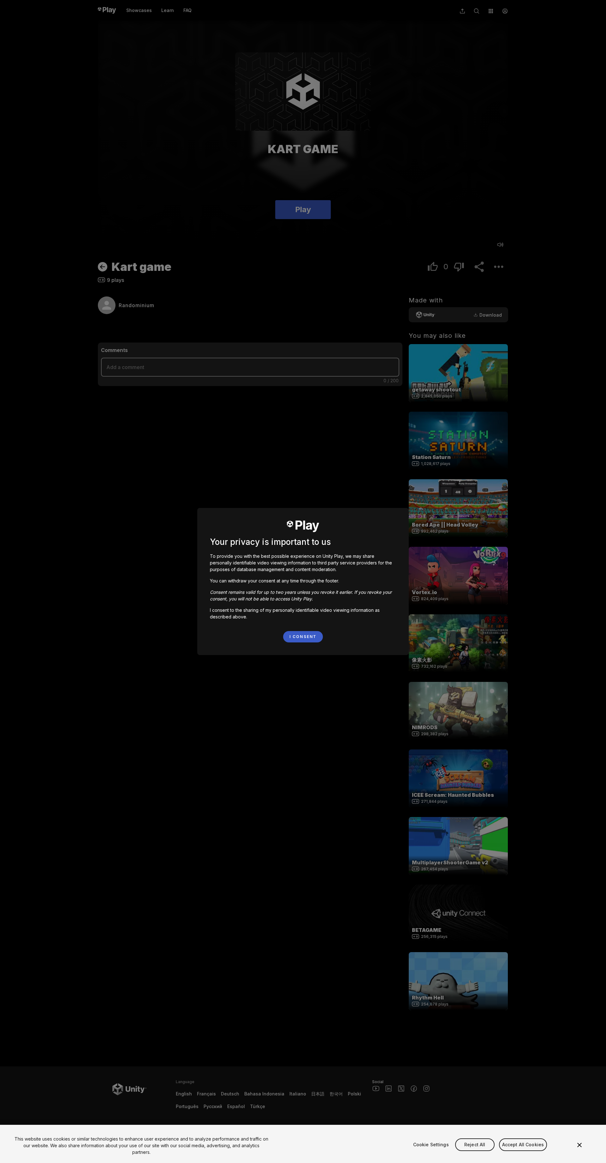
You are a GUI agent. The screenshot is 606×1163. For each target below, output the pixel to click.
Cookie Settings (431, 1144)
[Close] (579, 1145)
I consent (303, 636)
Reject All (474, 1144)
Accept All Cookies (523, 1144)
